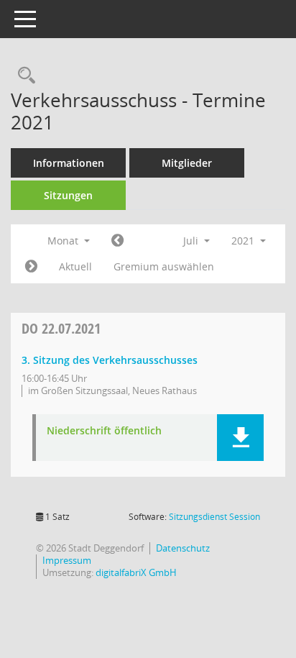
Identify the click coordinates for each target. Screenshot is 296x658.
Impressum (66, 560)
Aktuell (75, 266)
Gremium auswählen (164, 266)
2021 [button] (244, 240)
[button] (240, 437)
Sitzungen (68, 195)
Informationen (68, 163)
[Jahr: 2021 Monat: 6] (117, 241)
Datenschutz (183, 548)
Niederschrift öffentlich (104, 431)
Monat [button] (64, 240)
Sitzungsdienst (214, 517)
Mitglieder (187, 163)
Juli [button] (192, 240)
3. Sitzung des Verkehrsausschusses (110, 360)
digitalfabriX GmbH (136, 572)
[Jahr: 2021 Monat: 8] (31, 267)
